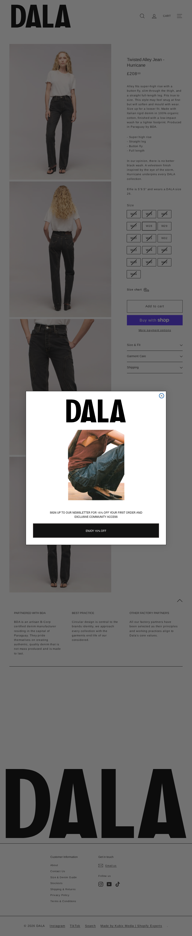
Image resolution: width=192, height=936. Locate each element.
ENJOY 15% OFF (96, 531)
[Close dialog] (161, 395)
